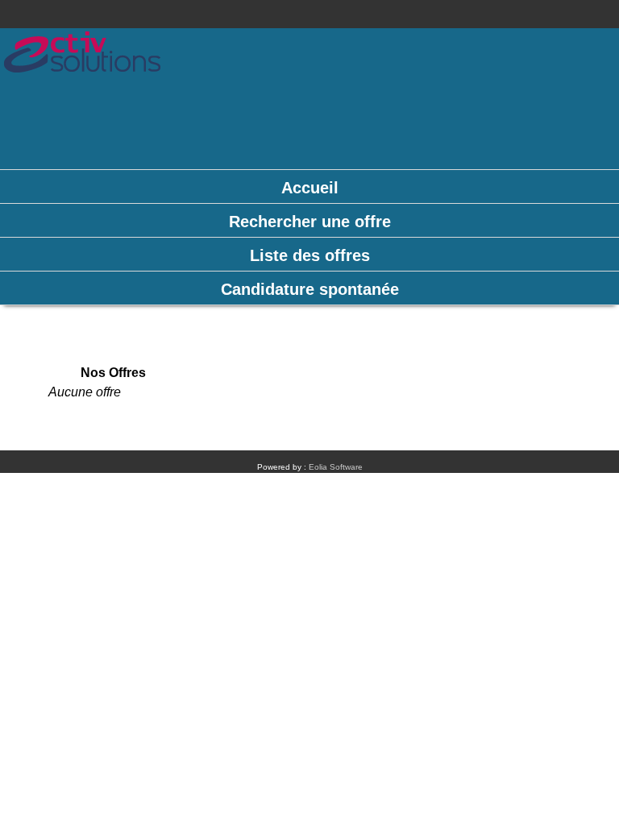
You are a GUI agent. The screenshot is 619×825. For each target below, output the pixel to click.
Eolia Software (336, 466)
